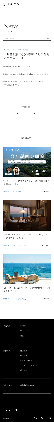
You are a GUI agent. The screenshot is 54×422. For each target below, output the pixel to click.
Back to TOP (12, 410)
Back (18, 114)
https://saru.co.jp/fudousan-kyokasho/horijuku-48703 (25, 74)
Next (35, 114)
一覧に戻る (27, 106)
